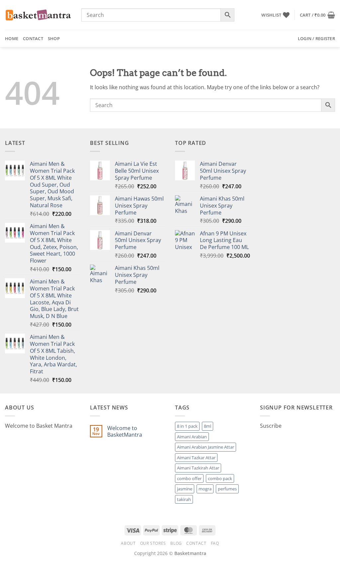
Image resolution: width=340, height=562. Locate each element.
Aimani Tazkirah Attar (198, 468)
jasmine (184, 489)
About (128, 543)
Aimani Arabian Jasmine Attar (205, 447)
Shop (54, 38)
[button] (317, 15)
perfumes (227, 489)
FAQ (215, 543)
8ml (207, 426)
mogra (205, 489)
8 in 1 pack (187, 426)
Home (11, 38)
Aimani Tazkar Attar (196, 458)
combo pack (220, 478)
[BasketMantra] (38, 15)
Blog (176, 543)
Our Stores (153, 543)
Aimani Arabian (192, 437)
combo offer (189, 478)
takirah (184, 499)
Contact (33, 38)
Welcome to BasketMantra (124, 431)
